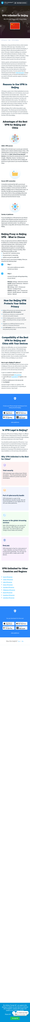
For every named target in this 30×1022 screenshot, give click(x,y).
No (22, 641)
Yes (19, 641)
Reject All (8, 1014)
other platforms (15, 422)
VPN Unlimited (17, 375)
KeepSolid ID (14, 376)
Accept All (15, 1018)
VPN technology (20, 72)
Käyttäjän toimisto (21, 3)
